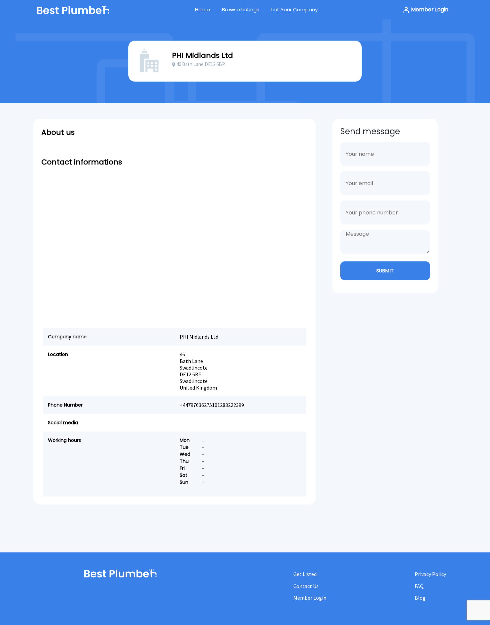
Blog (420, 597)
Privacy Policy (430, 574)
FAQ (419, 586)
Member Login (429, 9)
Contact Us (306, 586)
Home (202, 9)
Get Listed (305, 574)
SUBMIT (385, 270)
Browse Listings (240, 9)
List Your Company (294, 9)
